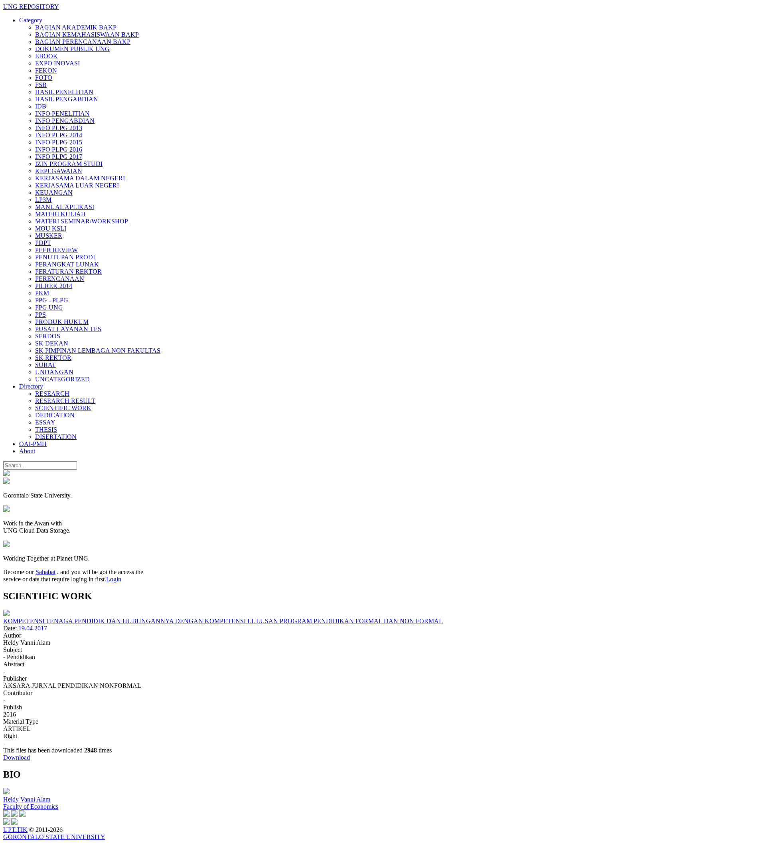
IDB (40, 106)
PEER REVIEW (56, 250)
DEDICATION (55, 415)
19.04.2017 (32, 628)
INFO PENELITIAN (62, 113)
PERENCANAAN (59, 278)
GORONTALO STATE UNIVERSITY (54, 836)
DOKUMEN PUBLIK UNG (72, 48)
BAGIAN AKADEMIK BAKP (75, 27)
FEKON (46, 70)
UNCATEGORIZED (62, 379)
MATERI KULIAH (60, 214)
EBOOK (46, 56)
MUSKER (48, 235)
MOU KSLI (50, 228)
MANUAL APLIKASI (64, 206)
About (27, 451)
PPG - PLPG (51, 300)
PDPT (43, 242)
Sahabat (45, 572)
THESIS (46, 429)
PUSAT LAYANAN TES (68, 329)
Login (113, 579)
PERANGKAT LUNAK (67, 264)
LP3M (43, 199)
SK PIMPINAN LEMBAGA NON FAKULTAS (97, 350)
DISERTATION (56, 436)
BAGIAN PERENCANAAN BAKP (82, 41)
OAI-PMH (33, 443)
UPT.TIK (15, 829)
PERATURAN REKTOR (68, 271)
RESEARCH (52, 393)
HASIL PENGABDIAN (66, 99)
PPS (40, 314)
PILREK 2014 (53, 285)
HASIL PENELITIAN (64, 92)
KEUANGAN (54, 192)
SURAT (45, 364)
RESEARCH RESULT (65, 400)
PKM (42, 293)
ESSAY (45, 422)
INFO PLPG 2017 (58, 156)
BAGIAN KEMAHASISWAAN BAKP (87, 34)
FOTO (43, 77)
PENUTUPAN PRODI (65, 257)
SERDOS (47, 336)
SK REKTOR (53, 357)
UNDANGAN (54, 372)
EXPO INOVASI (57, 63)
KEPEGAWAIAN (58, 171)
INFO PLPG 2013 (58, 127)
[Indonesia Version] (6, 473)
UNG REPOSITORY (31, 6)
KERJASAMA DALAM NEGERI (80, 178)
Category (30, 20)
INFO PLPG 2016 (58, 149)
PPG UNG (49, 307)
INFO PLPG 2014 (58, 135)
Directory (31, 386)
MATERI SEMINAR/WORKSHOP (81, 221)
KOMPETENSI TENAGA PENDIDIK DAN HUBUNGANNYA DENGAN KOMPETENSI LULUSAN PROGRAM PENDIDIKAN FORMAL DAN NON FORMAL (223, 621)
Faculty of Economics (30, 806)
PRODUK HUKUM (62, 321)
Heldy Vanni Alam (26, 799)
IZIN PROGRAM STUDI (69, 163)
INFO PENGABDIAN (65, 120)
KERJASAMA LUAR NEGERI (77, 185)
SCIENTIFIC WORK (63, 408)
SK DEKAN (51, 343)
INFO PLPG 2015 (58, 142)
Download (16, 757)
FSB (41, 84)
